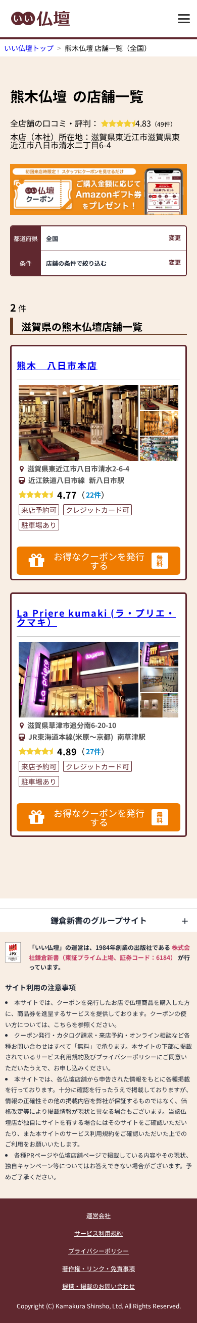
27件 (93, 751)
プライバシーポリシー (98, 1250)
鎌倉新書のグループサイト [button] (99, 920)
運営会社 (98, 1215)
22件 (93, 494)
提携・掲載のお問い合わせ (98, 1286)
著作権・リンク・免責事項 (98, 1268)
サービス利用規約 (98, 1233)
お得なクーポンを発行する (108, 561)
